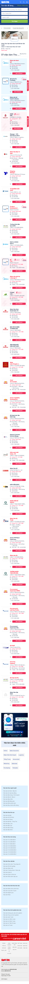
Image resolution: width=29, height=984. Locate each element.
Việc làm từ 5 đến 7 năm (9, 921)
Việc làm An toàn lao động (9, 793)
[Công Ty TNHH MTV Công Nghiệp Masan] (5, 81)
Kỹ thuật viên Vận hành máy (15, 416)
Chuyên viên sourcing (12, 293)
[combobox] (14, 9)
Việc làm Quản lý (7, 872)
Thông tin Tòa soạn (5, 974)
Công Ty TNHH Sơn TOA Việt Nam (17, 438)
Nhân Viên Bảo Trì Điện (15, 152)
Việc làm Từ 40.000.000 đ (9, 854)
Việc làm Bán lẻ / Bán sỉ (9, 797)
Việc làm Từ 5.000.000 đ (9, 841)
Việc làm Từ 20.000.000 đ (9, 850)
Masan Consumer (14, 209)
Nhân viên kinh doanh (10, 755)
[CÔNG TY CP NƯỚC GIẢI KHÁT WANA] (5, 295)
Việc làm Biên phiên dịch (9, 803)
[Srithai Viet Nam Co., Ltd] (5, 471)
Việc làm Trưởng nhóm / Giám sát (11, 870)
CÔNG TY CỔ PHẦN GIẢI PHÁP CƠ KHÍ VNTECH (17, 522)
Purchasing (7, 768)
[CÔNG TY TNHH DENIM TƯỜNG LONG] (5, 503)
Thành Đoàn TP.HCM (5, 975)
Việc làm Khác (7, 894)
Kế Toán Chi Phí (14, 677)
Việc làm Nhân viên (8, 868)
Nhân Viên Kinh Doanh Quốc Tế (14, 309)
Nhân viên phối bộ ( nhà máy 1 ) (15, 277)
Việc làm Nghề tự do (8, 892)
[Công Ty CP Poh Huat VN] (5, 154)
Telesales (15, 768)
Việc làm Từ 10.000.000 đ (9, 846)
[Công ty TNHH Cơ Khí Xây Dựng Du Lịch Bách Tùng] (5, 611)
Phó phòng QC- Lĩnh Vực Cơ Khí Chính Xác (14, 609)
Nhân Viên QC (14, 468)
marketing (6, 763)
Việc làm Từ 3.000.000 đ (9, 839)
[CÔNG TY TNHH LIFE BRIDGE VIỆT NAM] (5, 455)
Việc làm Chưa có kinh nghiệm (11, 915)
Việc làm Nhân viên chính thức (11, 888)
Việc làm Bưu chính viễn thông (11, 805)
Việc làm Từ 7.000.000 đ (9, 844)
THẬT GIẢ (25, 948)
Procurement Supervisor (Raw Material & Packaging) (14, 626)
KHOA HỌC (19, 945)
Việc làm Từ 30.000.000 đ (9, 852)
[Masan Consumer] (5, 209)
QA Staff (12, 645)
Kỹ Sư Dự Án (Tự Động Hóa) (13, 79)
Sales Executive (14, 750)
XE (9, 951)
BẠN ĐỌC (25, 945)
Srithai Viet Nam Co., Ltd (16, 470)
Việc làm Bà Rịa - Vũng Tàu (10, 821)
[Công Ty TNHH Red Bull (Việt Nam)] (5, 382)
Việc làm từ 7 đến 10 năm (9, 923)
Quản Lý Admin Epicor (14, 242)
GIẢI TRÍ (14, 949)
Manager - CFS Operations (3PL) (15, 134)
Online (5, 750)
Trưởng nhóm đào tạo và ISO (15, 224)
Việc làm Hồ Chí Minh (8, 817)
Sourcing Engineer (12, 662)
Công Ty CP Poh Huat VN (16, 155)
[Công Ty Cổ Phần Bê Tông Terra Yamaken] (5, 695)
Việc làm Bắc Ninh (8, 829)
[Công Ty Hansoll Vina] (5, 648)
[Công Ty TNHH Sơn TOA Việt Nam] (5, 437)
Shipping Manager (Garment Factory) (12, 171)
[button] (24, 2)
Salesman (14, 763)
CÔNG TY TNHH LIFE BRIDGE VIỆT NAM (17, 455)
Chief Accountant (13, 380)
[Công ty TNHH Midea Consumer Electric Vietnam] (5, 63)
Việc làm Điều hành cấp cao (10, 876)
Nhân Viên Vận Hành (14, 693)
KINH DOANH (9, 944)
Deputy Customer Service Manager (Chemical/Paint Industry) (15, 435)
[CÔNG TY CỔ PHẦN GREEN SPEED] (5, 227)
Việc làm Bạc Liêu (7, 823)
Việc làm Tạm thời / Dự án (9, 890)
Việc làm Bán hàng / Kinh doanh (11, 795)
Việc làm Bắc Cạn (7, 825)
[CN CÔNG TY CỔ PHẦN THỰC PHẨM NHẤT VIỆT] (5, 116)
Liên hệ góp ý (4, 979)
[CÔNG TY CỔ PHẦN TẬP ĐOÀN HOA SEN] (5, 365)
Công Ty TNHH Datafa (15, 312)
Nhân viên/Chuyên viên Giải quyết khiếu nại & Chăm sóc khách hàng (15, 363)
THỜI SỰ (4, 945)
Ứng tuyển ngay (19, 73)
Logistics (21, 755)
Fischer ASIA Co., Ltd (15, 192)
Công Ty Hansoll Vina (15, 647)
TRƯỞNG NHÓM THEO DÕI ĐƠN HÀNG (14, 572)
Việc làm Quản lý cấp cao (9, 874)
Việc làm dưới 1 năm (8, 917)
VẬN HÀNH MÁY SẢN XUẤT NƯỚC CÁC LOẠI (14, 345)
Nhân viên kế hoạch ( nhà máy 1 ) (15, 97)
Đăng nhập (25, 5)
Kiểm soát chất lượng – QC (14, 453)
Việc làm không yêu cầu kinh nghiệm (12, 913)
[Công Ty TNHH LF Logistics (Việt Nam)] (5, 136)
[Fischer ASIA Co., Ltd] (5, 191)
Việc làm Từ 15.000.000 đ (9, 848)
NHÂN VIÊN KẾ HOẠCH (14, 501)
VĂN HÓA (14, 947)
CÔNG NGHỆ (9, 948)
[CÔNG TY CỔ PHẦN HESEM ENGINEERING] (5, 244)
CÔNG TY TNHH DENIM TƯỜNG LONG (17, 504)
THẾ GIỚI (4, 948)
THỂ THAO (20, 943)
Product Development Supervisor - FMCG (14, 207)
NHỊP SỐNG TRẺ (14, 944)
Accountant (16, 759)
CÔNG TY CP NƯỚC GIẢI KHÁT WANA (17, 295)
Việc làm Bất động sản (9, 801)
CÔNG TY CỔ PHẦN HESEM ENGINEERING (16, 245)
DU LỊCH (9, 953)
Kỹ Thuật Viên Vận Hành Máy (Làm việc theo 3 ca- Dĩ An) (11, 260)
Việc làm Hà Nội (7, 815)
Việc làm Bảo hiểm (8, 799)
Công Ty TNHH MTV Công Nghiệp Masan (16, 82)
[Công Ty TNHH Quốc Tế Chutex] (5, 173)
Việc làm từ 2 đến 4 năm (9, 919)
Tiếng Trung (7, 759)
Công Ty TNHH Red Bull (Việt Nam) (17, 383)
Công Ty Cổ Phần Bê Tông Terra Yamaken (18, 695)
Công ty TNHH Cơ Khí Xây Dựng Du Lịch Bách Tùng (17, 612)
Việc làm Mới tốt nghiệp (9, 866)
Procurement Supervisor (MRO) (15, 589)
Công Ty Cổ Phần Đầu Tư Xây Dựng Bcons (17, 486)
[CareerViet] (19, 938)
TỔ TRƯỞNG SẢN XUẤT (14, 189)
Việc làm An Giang (7, 819)
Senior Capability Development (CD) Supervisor (15, 398)
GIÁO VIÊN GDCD (14, 484)
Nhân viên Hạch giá (14, 61)
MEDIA (3, 943)
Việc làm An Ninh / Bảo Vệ (9, 791)
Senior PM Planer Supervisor (15, 538)
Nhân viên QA (13, 555)
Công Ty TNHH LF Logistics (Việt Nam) (17, 137)
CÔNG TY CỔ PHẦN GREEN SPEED (16, 227)
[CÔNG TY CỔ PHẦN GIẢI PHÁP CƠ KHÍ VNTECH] (5, 521)
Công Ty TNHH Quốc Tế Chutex (17, 174)
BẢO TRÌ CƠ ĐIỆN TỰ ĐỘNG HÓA (14, 327)
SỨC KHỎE (19, 948)
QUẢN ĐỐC (11, 114)
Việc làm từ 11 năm (7, 925)
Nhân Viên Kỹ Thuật (13, 519)
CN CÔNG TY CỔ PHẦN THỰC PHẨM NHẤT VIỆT (15, 117)
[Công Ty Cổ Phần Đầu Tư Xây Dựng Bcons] (5, 487)
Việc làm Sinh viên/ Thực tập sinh (11, 864)
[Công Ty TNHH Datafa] (5, 312)
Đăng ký (19, 5)
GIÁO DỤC (25, 943)
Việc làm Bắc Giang (8, 827)
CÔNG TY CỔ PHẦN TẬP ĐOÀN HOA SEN (17, 365)
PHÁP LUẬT (3, 950)
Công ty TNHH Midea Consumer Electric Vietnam (18, 63)
